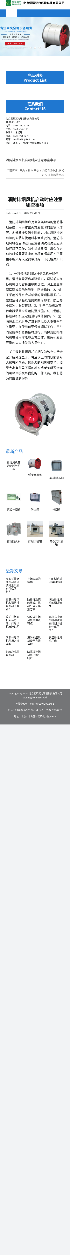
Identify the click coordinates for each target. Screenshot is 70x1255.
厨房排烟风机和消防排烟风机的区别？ (12, 604)
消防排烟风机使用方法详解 (12, 640)
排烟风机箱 (35, 541)
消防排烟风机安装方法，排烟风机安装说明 (12, 621)
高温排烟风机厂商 (55, 638)
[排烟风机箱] (35, 529)
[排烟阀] (56, 497)
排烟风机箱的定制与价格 (13, 465)
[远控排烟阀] (13, 497)
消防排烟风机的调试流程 (55, 602)
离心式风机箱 (56, 542)
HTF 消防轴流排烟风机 (55, 580)
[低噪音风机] (35, 464)
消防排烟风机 (18, 221)
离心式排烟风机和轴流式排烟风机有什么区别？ (12, 585)
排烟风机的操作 (34, 580)
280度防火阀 (56, 478)
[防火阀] (35, 497)
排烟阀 (56, 509)
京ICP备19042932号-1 (42, 703)
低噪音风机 (35, 474)
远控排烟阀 (13, 509)
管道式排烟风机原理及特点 (34, 620)
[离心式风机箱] (56, 529)
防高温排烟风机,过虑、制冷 (34, 655)
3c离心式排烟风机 (12, 653)
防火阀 (35, 509)
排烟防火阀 (13, 541)
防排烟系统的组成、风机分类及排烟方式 (34, 604)
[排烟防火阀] (13, 529)
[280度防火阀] (56, 465)
